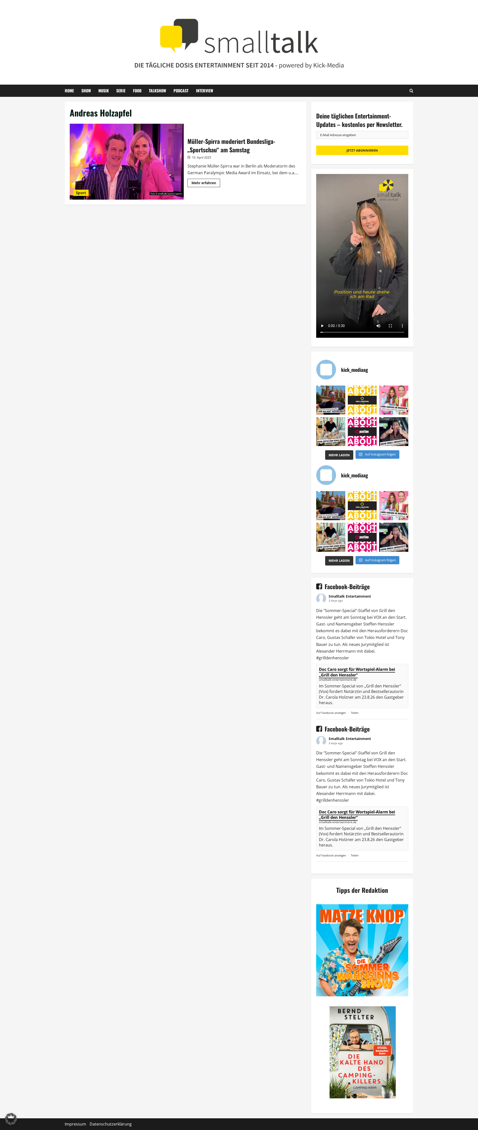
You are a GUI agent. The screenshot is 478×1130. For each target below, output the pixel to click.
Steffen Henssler (378, 624)
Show (86, 91)
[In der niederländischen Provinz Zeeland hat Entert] (330, 431)
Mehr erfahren (205, 183)
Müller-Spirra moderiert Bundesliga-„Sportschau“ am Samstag (127, 162)
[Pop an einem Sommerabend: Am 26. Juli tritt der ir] (393, 431)
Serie (120, 91)
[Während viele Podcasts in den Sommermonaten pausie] (393, 400)
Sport (81, 192)
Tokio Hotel (375, 637)
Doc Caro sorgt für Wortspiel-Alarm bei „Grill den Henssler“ (357, 672)
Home (69, 91)
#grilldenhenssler (332, 658)
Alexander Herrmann (336, 651)
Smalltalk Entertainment (350, 596)
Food (137, 91)
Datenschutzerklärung (111, 1124)
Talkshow (157, 91)
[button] (11, 1119)
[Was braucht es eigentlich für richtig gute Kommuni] (362, 400)
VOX (377, 617)
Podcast (181, 91)
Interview (204, 91)
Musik (103, 91)
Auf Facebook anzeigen (331, 713)
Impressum (75, 1124)
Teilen (354, 713)
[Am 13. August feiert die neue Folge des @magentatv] (330, 400)
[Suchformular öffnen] (411, 90)
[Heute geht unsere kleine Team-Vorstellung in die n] (362, 431)
